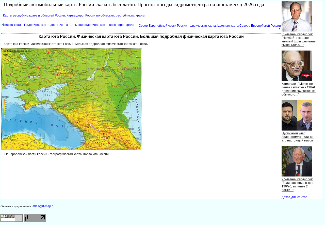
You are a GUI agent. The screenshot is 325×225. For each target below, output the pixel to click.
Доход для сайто (294, 197)
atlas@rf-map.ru (43, 206)
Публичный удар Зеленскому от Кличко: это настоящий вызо (298, 137)
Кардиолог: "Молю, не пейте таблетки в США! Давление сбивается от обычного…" (299, 89)
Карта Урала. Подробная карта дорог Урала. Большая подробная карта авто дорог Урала (69, 25)
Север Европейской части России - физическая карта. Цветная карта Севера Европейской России (210, 25)
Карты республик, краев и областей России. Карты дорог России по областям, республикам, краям (73, 15)
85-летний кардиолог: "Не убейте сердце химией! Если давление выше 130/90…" (299, 40)
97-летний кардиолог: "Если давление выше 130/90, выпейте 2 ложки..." (297, 185)
